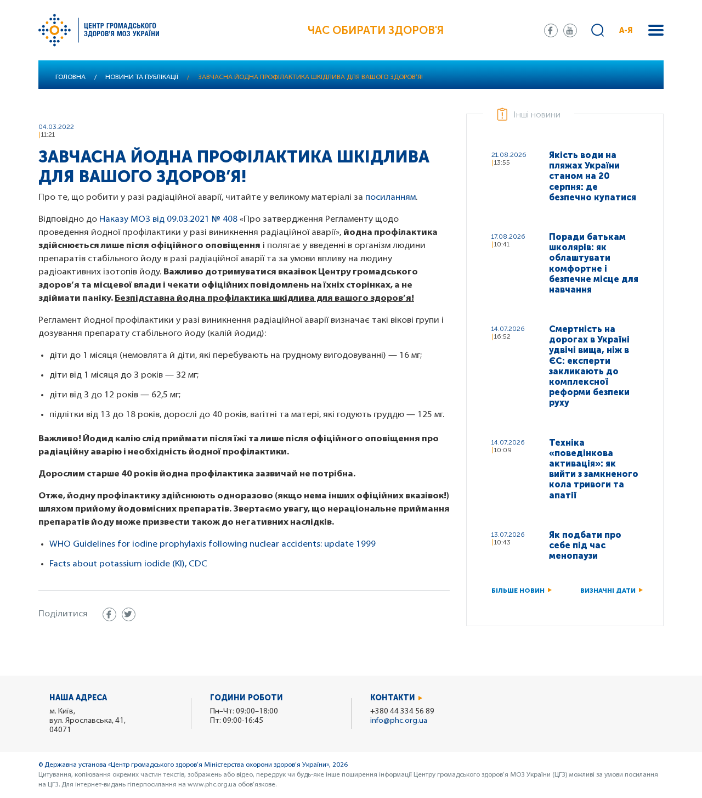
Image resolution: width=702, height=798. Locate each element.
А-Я (626, 30)
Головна (70, 77)
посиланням (390, 197)
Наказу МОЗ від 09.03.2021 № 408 (168, 219)
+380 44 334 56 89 (402, 711)
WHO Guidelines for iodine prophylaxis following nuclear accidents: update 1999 (212, 544)
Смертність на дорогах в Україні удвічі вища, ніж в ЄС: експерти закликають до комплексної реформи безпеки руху (589, 366)
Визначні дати (608, 590)
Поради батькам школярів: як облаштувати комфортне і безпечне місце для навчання (593, 263)
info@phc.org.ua (398, 721)
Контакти (392, 698)
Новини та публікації (141, 77)
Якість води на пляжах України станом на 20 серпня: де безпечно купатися (592, 176)
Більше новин (518, 590)
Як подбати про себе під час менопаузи (585, 545)
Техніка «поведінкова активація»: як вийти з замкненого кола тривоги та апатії (593, 469)
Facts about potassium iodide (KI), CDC (128, 564)
